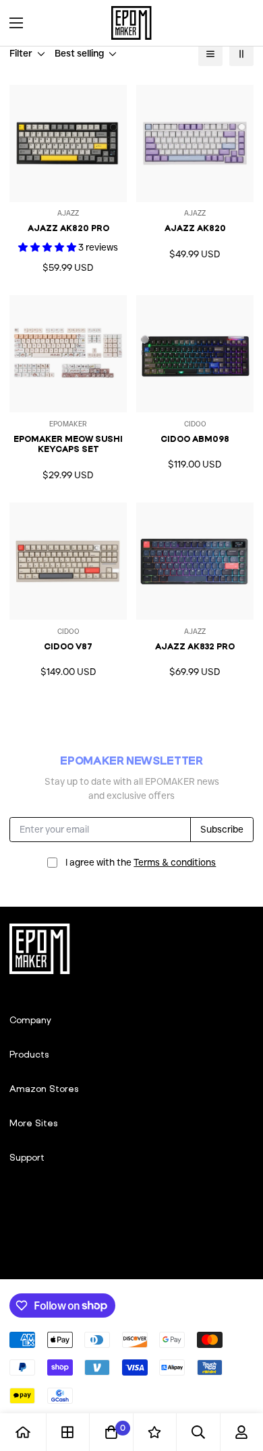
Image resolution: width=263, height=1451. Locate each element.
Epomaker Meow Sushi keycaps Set (68, 444)
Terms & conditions (175, 862)
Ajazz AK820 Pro (68, 228)
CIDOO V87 (68, 646)
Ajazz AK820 (195, 228)
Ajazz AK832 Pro (195, 646)
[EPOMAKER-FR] (131, 23)
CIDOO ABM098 (194, 439)
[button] (239, 23)
